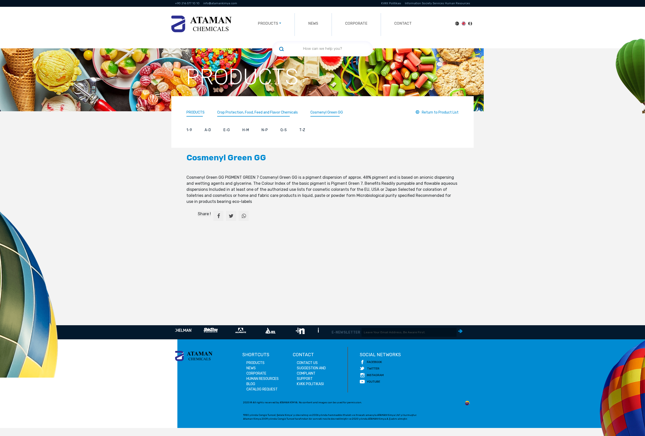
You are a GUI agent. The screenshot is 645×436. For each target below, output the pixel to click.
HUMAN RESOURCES (262, 379)
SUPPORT (305, 379)
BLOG (250, 384)
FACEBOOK (374, 362)
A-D (208, 130)
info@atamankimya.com (220, 3)
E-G (226, 130)
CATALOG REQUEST (262, 389)
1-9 (189, 130)
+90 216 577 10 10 (187, 3)
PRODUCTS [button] (268, 23)
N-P (265, 130)
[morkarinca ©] (467, 403)
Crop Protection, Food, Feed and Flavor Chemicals (257, 112)
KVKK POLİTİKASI (310, 384)
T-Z (302, 130)
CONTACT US (307, 363)
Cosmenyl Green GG (326, 112)
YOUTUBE (373, 381)
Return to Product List (440, 112)
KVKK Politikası (391, 3)
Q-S (283, 130)
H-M (245, 130)
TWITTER (373, 368)
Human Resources (457, 3)
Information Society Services (424, 3)
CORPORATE (356, 23)
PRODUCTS (195, 112)
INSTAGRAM (375, 375)
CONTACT (403, 23)
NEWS (313, 23)
